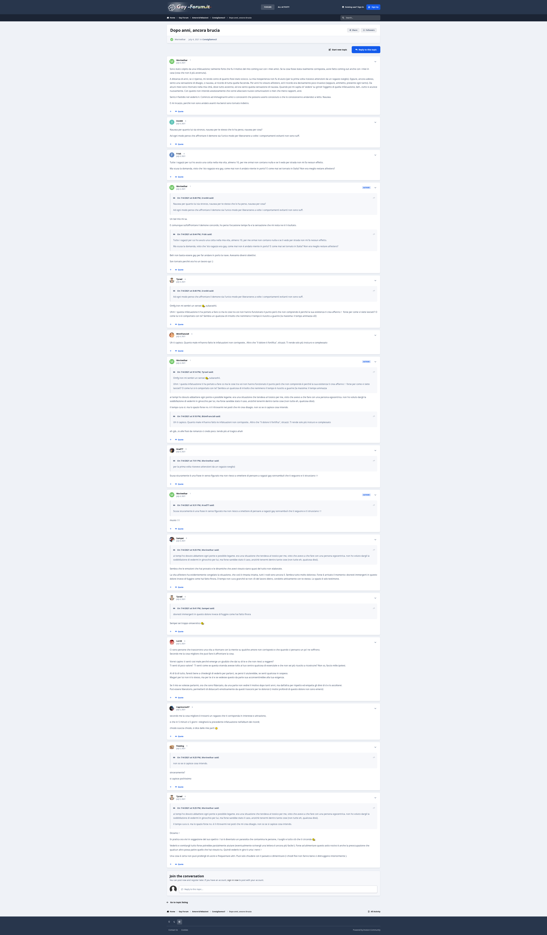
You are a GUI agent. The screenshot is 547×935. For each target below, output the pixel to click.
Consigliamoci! (209, 39)
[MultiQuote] (170, 111)
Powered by (366, 930)
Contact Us (173, 930)
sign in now (232, 880)
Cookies (184, 930)
